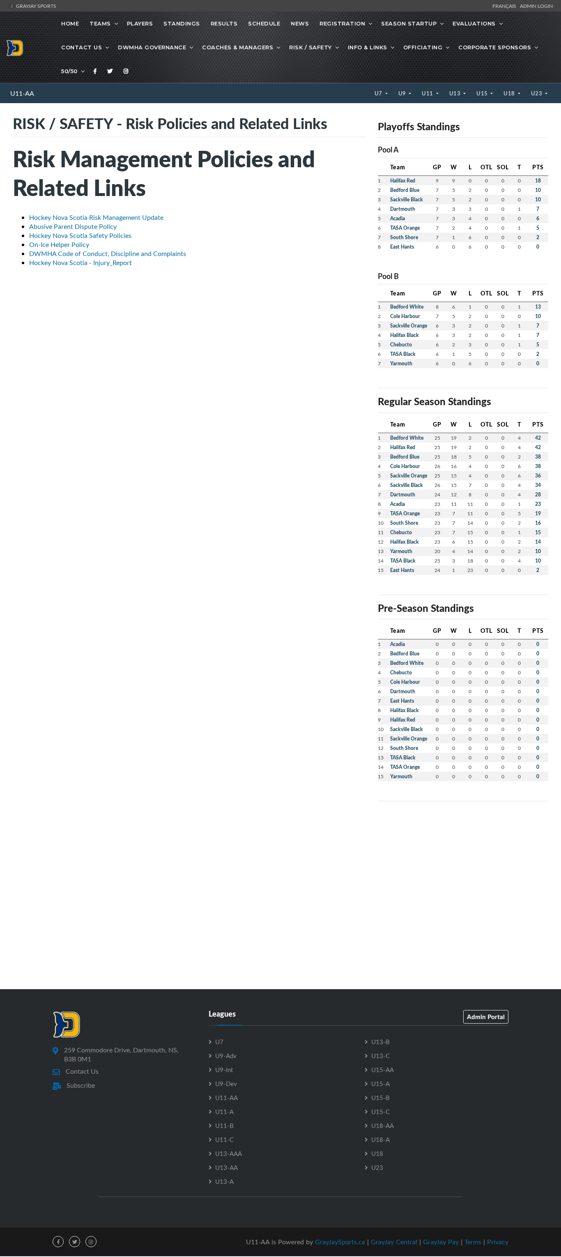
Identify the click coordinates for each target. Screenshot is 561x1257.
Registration (342, 23)
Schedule (264, 23)
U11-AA (22, 93)
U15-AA (382, 1070)
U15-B (380, 1097)
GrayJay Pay (441, 1241)
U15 (482, 93)
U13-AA (226, 1167)
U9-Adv (226, 1056)
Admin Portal (486, 1016)
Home (70, 23)
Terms (472, 1241)
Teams (100, 23)
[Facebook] (95, 71)
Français (505, 5)
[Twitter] (110, 71)
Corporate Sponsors (494, 47)
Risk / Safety (310, 47)
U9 (403, 93)
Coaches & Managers (237, 47)
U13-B (380, 1042)
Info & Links (367, 47)
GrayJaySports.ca (340, 1241)
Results (224, 23)
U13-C (380, 1056)
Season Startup (409, 23)
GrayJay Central (394, 1241)
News (300, 23)
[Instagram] (126, 71)
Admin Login (536, 5)
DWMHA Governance (152, 47)
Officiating (423, 47)
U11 (428, 93)
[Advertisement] (463, 865)
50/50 (69, 71)
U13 (455, 93)
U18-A (380, 1139)
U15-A (380, 1083)
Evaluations (474, 23)
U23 (537, 93)
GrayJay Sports (35, 5)
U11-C (224, 1139)
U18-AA (382, 1125)
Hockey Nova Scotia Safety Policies (80, 235)
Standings (181, 23)
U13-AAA (228, 1153)
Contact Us (81, 47)
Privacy (497, 1241)
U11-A (224, 1111)
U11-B (224, 1125)
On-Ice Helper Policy (59, 244)
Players (140, 23)
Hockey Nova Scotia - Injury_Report (80, 262)
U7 (379, 93)
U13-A (224, 1181)
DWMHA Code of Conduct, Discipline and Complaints (107, 253)
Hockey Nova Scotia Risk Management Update (96, 217)
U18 (510, 93)
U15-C (380, 1111)
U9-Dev (226, 1083)
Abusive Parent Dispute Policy (73, 226)
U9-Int (224, 1070)
